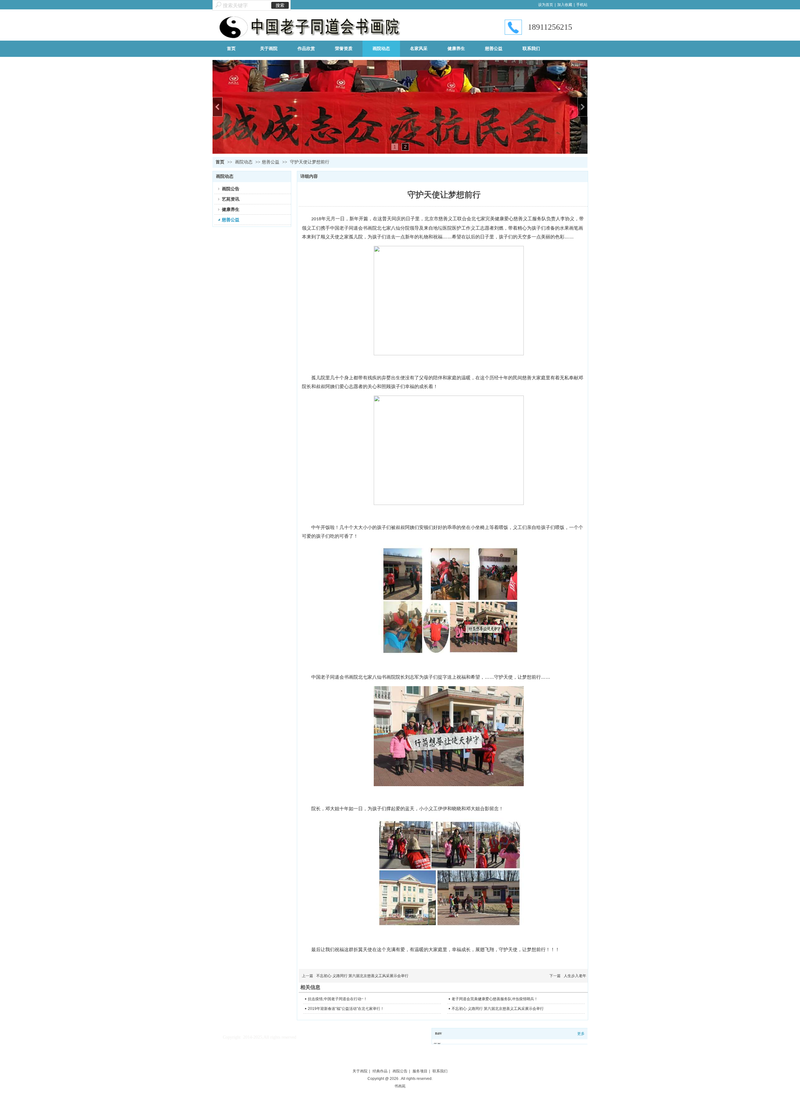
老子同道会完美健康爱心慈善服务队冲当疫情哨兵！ (495, 999)
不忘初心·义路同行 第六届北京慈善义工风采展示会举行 (362, 976)
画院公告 (400, 1071)
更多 (581, 1034)
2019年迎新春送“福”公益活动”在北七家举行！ (346, 1008)
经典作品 (380, 1071)
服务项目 (420, 1071)
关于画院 (360, 1071)
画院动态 (244, 162)
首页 (220, 162)
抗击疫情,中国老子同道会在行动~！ (337, 999)
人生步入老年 (575, 976)
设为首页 (545, 4)
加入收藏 (564, 4)
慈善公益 (270, 162)
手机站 (582, 4)
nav (438, 1033)
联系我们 (440, 1071)
